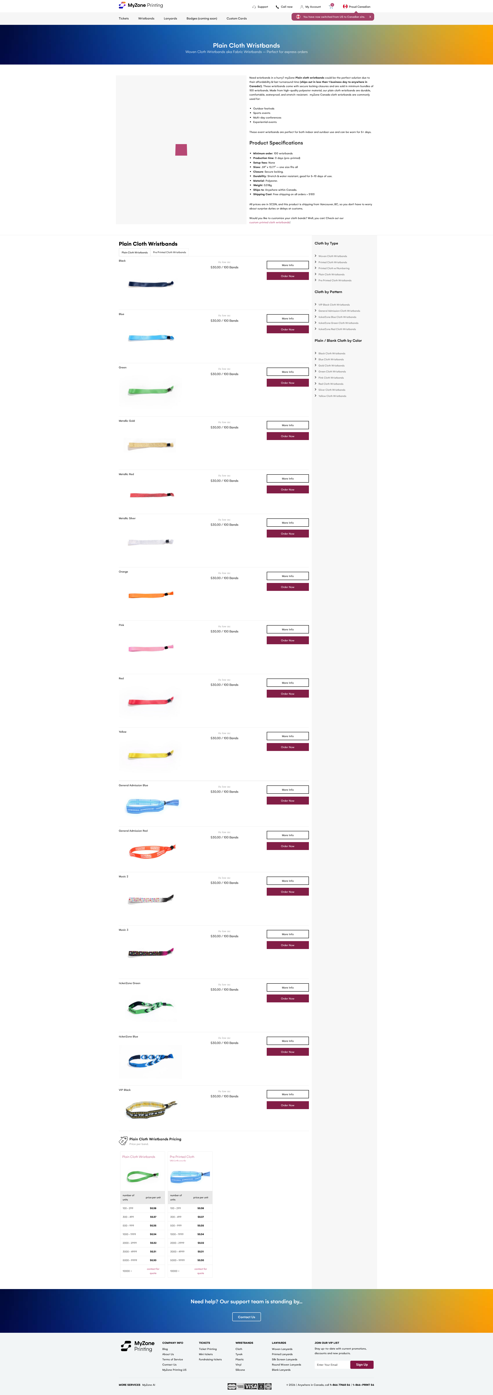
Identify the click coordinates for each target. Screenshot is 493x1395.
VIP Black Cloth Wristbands (334, 304)
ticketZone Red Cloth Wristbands (337, 329)
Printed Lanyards (282, 1354)
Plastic (240, 1359)
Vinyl (238, 1364)
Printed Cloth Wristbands (333, 262)
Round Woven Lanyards (286, 1364)
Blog (165, 1348)
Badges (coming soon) (202, 18)
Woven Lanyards (282, 1348)
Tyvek (239, 1354)
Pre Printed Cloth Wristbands (169, 252)
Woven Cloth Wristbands (333, 256)
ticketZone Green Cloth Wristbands (338, 322)
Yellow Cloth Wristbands (332, 395)
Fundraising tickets (210, 1359)
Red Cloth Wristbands (331, 383)
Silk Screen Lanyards (284, 1359)
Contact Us (246, 1317)
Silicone (240, 1369)
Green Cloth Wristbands (332, 371)
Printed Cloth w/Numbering (334, 268)
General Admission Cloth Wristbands (339, 310)
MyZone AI (148, 1384)
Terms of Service (172, 1359)
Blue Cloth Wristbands (331, 359)
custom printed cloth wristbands (269, 222)
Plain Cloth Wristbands (135, 252)
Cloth (239, 1348)
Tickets (124, 18)
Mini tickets (206, 1354)
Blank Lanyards (281, 1369)
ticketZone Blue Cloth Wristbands (337, 316)
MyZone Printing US (174, 1369)
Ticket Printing (208, 1348)
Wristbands (146, 18)
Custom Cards (237, 18)
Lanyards (170, 18)
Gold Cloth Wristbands (332, 365)
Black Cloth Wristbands (332, 353)
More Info (288, 265)
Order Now (287, 276)
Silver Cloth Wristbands (332, 389)
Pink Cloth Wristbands (331, 377)
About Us (168, 1354)
